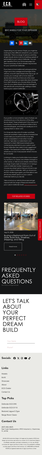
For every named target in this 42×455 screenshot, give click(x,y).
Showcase (5, 381)
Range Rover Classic (9, 415)
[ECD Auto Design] (7, 8)
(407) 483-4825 (21, 427)
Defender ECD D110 (9, 408)
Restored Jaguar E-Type (11, 411)
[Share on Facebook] (12, 43)
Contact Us (6, 392)
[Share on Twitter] (16, 43)
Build (4, 377)
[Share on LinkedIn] (25, 43)
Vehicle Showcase (30, 185)
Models (4, 374)
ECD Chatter (6, 388)
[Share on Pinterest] (21, 43)
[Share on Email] (30, 43)
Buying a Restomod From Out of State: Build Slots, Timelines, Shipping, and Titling (19, 237)
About (4, 385)
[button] (15, 255)
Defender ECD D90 (9, 404)
